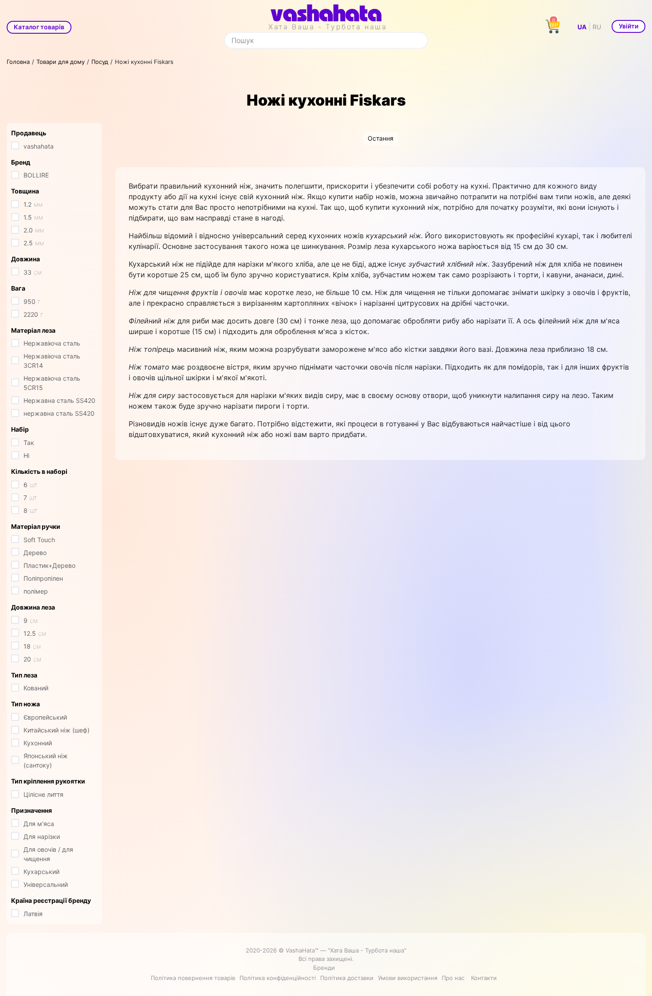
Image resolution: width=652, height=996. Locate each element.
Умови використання (407, 977)
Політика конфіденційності (278, 977)
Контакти (484, 977)
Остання (380, 138)
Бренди (324, 967)
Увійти (628, 26)
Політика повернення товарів (193, 977)
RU (597, 27)
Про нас (453, 977)
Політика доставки (346, 977)
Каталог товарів (39, 27)
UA (581, 27)
